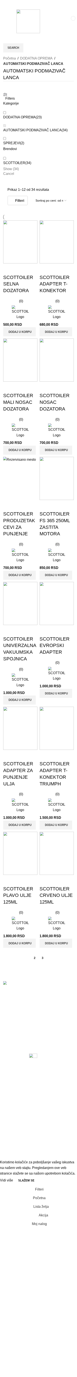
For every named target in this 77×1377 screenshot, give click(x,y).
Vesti (7, 1052)
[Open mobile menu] (7, 21)
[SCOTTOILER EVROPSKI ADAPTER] (57, 603)
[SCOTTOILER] (20, 312)
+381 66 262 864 (17, 1022)
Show (11, 169)
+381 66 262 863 (17, 1001)
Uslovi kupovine (15, 1085)
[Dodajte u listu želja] (31, 268)
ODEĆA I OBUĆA (16, 1135)
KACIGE (9, 1127)
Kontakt (9, 1069)
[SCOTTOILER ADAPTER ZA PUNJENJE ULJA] (20, 728)
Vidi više (7, 1180)
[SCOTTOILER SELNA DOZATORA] (20, 241)
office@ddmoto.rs (17, 1029)
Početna (9, 58)
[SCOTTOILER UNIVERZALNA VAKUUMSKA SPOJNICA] (20, 603)
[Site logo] (28, 21)
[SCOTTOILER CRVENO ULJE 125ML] (57, 853)
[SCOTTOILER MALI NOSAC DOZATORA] (20, 360)
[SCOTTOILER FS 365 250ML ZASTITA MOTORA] (57, 478)
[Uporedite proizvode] (8, 268)
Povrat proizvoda (16, 1101)
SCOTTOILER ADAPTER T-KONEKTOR (55, 284)
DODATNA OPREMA (36, 58)
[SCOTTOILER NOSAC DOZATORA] (57, 360)
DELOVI (9, 1151)
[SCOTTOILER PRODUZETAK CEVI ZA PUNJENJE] (20, 478)
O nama (9, 1060)
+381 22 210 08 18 (18, 1008)
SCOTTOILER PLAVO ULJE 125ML (18, 895)
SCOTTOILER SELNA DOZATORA (18, 284)
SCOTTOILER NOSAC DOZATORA (55, 402)
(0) (21, 301)
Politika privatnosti (17, 1077)
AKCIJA (9, 1119)
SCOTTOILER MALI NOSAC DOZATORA (18, 402)
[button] (19, 331)
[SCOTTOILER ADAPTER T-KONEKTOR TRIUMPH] (57, 728)
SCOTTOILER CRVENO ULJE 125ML (56, 895)
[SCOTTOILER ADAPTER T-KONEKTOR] (57, 241)
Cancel (8, 173)
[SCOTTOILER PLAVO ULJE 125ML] (20, 853)
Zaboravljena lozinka (19, 1093)
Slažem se (26, 1180)
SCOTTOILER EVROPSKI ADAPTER (55, 645)
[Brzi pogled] (20, 268)
